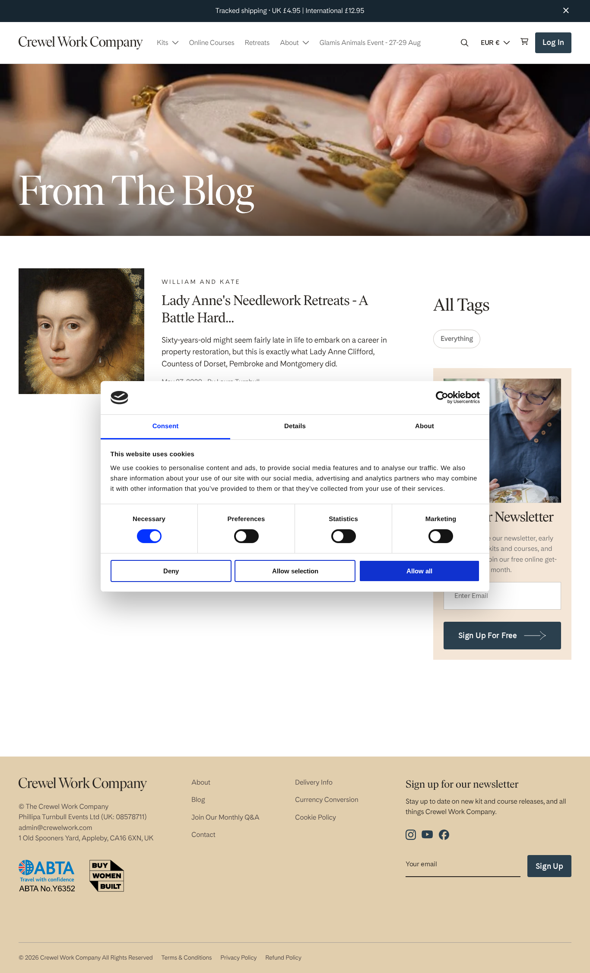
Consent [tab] (165, 426)
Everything (457, 338)
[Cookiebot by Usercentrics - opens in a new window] (442, 397)
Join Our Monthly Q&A (225, 817)
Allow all (419, 571)
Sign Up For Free (487, 635)
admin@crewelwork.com (55, 828)
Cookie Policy (315, 817)
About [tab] (424, 426)
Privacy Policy (238, 957)
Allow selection (295, 571)
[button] (465, 43)
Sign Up (549, 866)
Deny (171, 571)
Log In (554, 45)
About (200, 782)
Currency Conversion (326, 799)
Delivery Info (314, 782)
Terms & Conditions (186, 957)
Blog (198, 799)
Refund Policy (283, 957)
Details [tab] (295, 426)
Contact (203, 834)
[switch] (246, 536)
